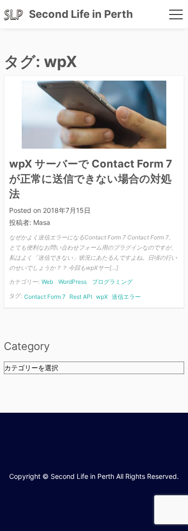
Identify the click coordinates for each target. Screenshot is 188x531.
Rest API (80, 296)
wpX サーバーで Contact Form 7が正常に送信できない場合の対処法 (90, 178)
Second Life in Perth (81, 14)
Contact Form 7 (45, 296)
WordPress (72, 281)
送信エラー (126, 296)
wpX (102, 296)
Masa (41, 222)
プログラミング (112, 281)
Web (47, 281)
